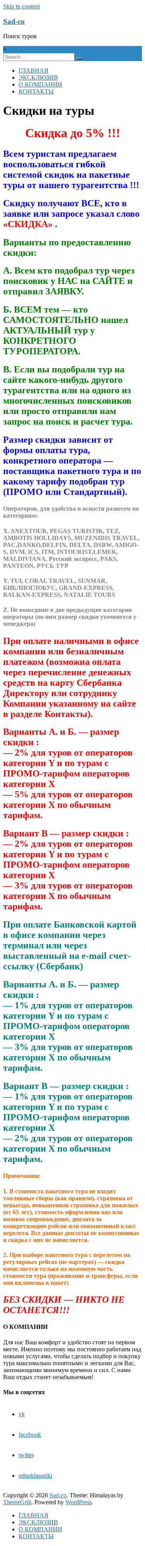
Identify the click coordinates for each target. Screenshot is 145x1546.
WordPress (78, 1502)
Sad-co (14, 21)
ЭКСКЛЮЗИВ (38, 77)
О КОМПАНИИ (40, 84)
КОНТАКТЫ (36, 91)
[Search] (79, 59)
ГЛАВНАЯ (33, 70)
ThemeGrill (17, 1502)
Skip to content (21, 6)
